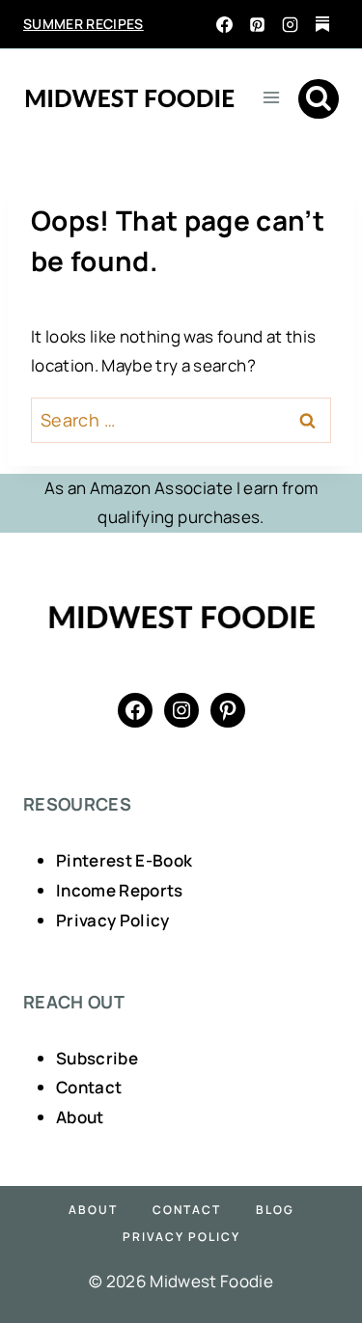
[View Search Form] (318, 99)
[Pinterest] (256, 24)
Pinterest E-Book (124, 860)
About (80, 1117)
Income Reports (119, 890)
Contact (89, 1087)
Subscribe (97, 1058)
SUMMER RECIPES (83, 23)
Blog (275, 1209)
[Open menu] (271, 97)
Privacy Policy (113, 920)
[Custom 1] (322, 24)
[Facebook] (224, 24)
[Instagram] (289, 24)
